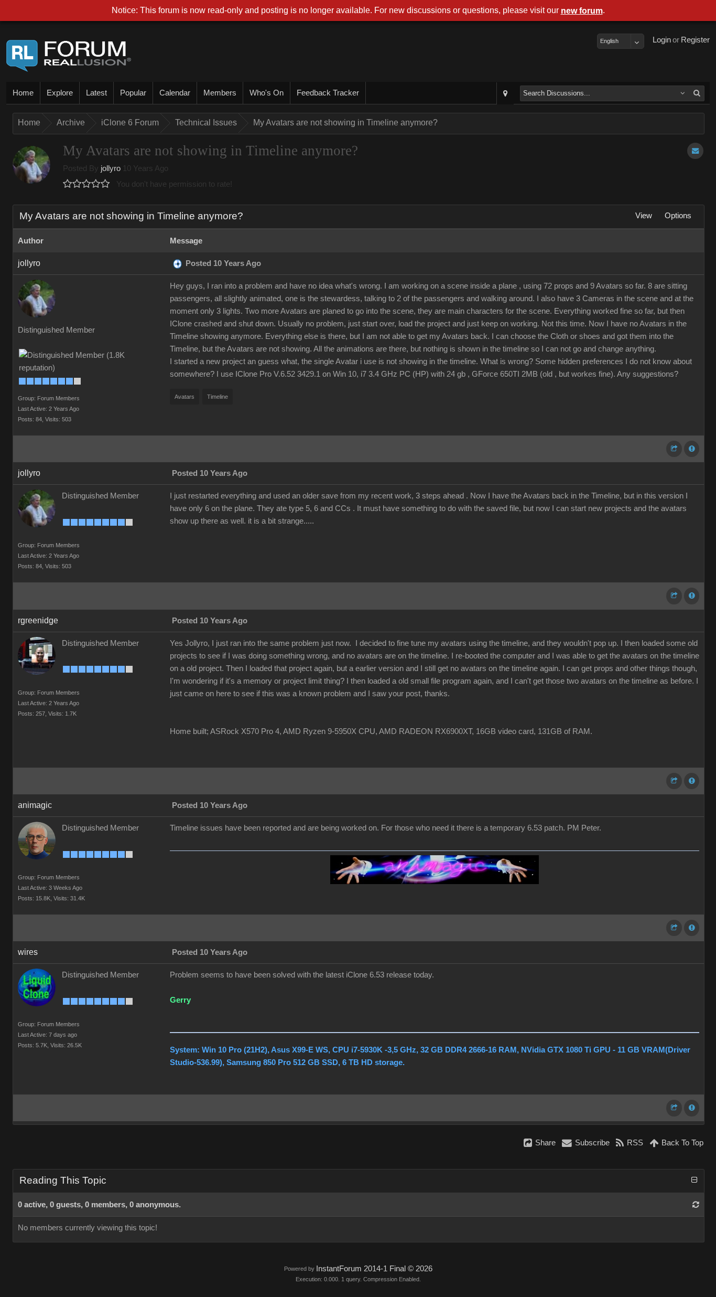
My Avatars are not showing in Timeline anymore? (345, 122)
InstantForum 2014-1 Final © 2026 (374, 1268)
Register (695, 40)
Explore (60, 93)
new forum (582, 10)
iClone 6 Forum (130, 122)
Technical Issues (206, 122)
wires (28, 952)
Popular (133, 93)
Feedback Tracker (328, 93)
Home (23, 93)
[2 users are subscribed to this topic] (695, 151)
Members (219, 93)
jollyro (111, 168)
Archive (71, 122)
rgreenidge (38, 620)
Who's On (266, 93)
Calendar (174, 93)
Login (662, 40)
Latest (96, 93)
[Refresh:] (695, 1204)
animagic (35, 805)
